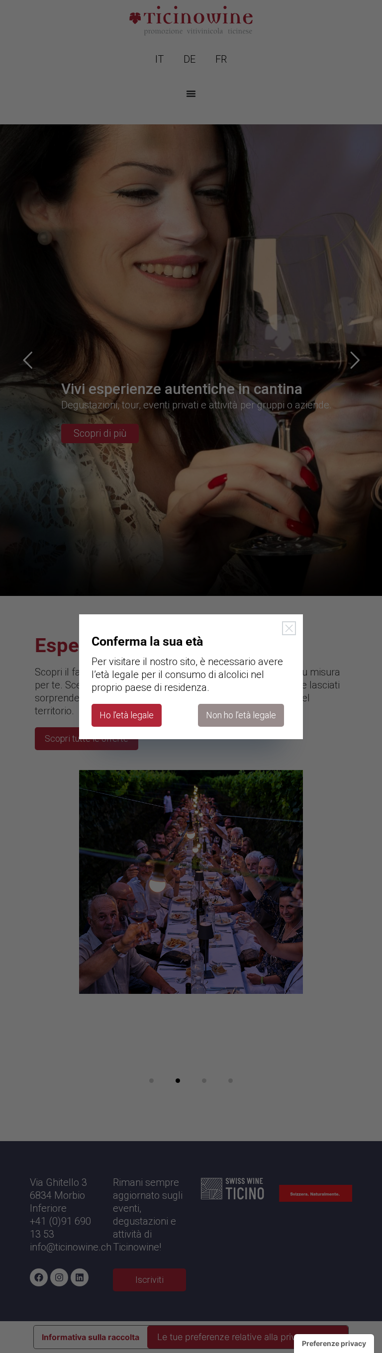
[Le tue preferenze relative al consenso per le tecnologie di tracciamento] (334, 1343)
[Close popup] (289, 628)
